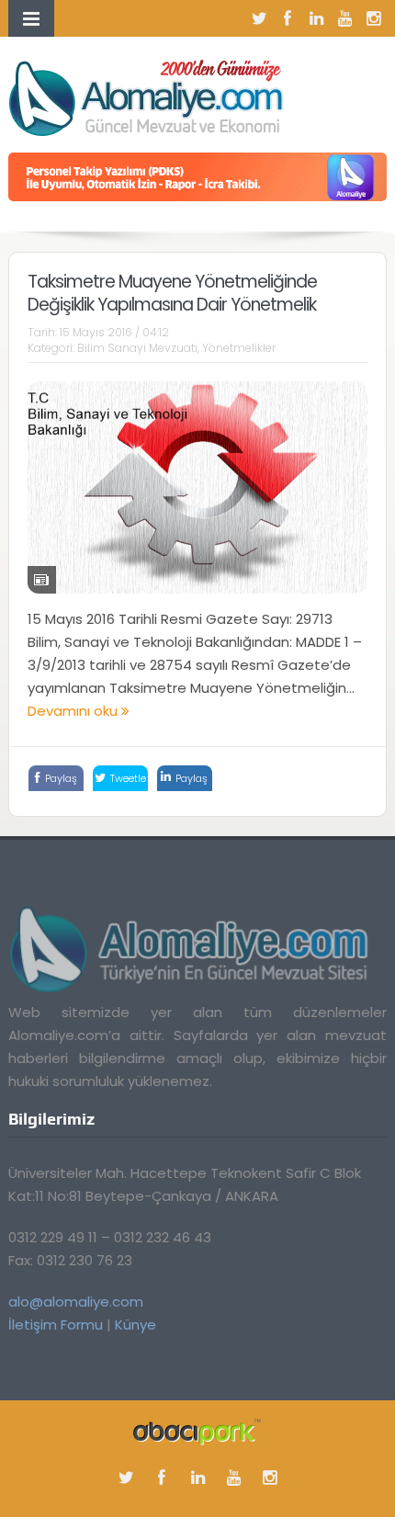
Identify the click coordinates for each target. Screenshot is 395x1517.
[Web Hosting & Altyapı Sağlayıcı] (197, 1431)
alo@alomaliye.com (75, 1301)
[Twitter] (259, 18)
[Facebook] (287, 18)
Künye (135, 1324)
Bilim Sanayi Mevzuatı (137, 348)
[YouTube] (344, 18)
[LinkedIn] (316, 18)
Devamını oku (74, 710)
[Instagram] (373, 18)
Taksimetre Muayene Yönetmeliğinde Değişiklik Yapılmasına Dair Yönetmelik (172, 293)
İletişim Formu (55, 1324)
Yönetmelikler (239, 348)
